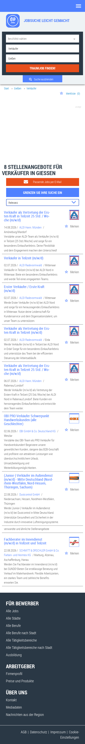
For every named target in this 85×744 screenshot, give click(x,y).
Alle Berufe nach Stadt (21, 632)
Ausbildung (14, 654)
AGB (24, 732)
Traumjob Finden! (42, 68)
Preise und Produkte (20, 681)
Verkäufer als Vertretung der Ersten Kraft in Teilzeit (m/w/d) (27, 330)
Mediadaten (14, 707)
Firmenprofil (14, 673)
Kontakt (11, 700)
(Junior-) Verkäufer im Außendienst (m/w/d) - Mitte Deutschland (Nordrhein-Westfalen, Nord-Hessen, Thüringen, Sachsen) (28, 481)
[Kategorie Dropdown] (75, 39)
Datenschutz (38, 732)
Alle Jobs (12, 610)
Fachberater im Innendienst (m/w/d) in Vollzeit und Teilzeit (25, 541)
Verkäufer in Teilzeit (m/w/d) (23, 258)
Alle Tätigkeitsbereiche (21, 640)
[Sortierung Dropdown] (75, 202)
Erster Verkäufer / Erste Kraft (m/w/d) (24, 288)
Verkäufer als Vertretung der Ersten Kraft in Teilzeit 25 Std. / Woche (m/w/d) (27, 216)
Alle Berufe (13, 625)
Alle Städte (13, 618)
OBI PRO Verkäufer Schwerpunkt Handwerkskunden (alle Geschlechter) (26, 419)
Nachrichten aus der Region (25, 714)
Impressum (58, 732)
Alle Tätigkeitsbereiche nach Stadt (29, 647)
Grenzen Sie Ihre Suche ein (42, 193)
